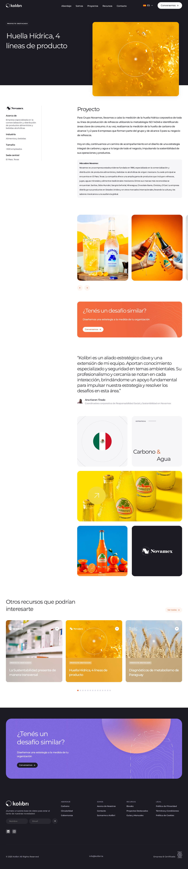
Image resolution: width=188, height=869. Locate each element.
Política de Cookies (165, 815)
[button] (148, 5)
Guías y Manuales (134, 815)
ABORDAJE (65, 802)
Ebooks (129, 806)
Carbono (65, 806)
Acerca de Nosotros (106, 806)
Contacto (101, 811)
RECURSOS (131, 802)
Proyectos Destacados (137, 811)
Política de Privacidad (166, 806)
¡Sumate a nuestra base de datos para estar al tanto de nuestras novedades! (28, 812)
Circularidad (67, 811)
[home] (14, 5)
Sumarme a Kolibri (106, 815)
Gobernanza (67, 815)
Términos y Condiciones (167, 811)
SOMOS (100, 802)
